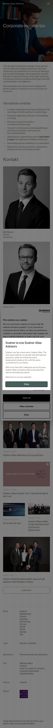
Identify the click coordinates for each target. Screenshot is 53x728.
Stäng (26, 384)
